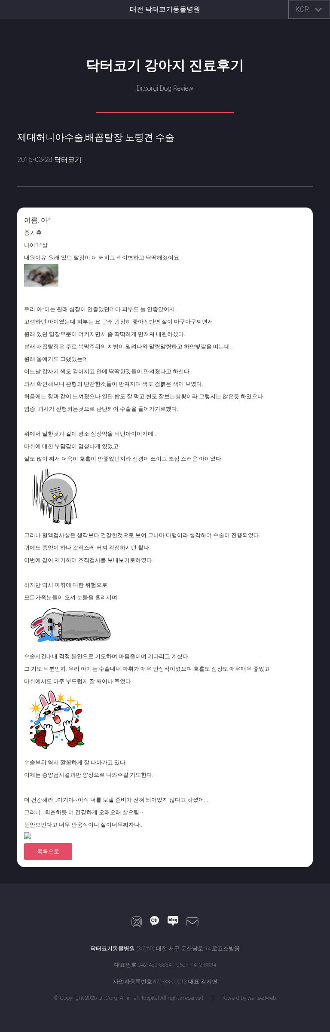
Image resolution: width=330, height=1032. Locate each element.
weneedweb (262, 998)
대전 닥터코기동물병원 (165, 9)
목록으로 (48, 851)
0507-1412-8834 (196, 965)
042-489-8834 (154, 965)
